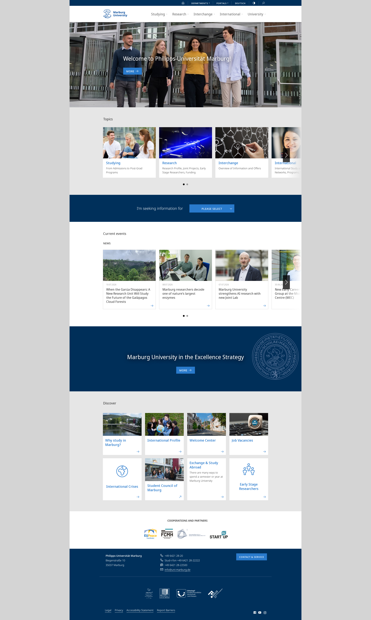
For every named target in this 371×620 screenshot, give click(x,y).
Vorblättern (286, 155)
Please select (205, 207)
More (130, 71)
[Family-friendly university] (188, 593)
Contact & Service (251, 557)
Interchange (203, 14)
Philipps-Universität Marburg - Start (121, 14)
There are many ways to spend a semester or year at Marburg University (206, 471)
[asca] (215, 593)
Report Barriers (166, 610)
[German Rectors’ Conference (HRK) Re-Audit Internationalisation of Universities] (164, 593)
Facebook (254, 613)
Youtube (259, 613)
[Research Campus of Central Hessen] (167, 534)
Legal (108, 610)
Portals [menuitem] (222, 3)
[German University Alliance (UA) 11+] (191, 534)
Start (183, 3)
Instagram (265, 613)
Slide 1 (184, 184)
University (255, 14)
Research (179, 14)
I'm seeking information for (160, 208)
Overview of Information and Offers (240, 165)
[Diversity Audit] (149, 593)
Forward (286, 282)
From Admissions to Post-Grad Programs (124, 167)
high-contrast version (254, 3)
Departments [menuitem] (199, 3)
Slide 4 (187, 184)
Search (263, 3)
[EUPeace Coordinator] (150, 534)
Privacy (119, 610)
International (230, 14)
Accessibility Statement (140, 610)
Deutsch (240, 3)
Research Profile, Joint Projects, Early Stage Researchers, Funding (184, 167)
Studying (158, 14)
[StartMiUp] (219, 534)
